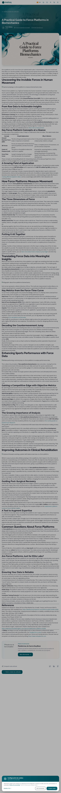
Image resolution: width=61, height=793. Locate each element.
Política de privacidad (14, 785)
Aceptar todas (51, 788)
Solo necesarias (40, 788)
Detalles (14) (7, 788)
